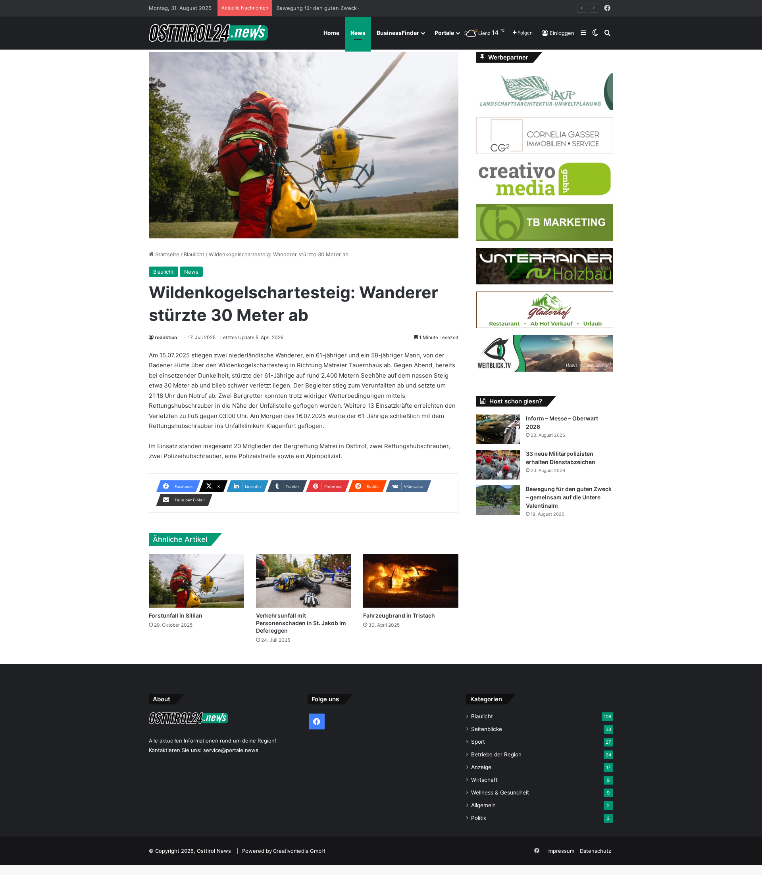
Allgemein (483, 805)
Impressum (560, 851)
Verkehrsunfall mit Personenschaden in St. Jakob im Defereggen (301, 623)
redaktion (166, 337)
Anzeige (481, 767)
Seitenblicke (486, 729)
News (358, 32)
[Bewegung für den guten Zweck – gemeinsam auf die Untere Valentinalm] (498, 500)
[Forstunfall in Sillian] (196, 580)
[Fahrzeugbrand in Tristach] (410, 580)
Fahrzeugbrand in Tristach (399, 615)
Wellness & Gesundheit (500, 792)
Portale (444, 32)
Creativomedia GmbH (299, 851)
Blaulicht (194, 254)
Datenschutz (595, 851)
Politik (478, 818)
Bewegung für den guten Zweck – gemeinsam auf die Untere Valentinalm (367, 8)
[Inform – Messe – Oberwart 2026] (498, 429)
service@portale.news (230, 750)
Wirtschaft (484, 780)
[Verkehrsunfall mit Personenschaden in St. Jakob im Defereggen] (303, 580)
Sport (478, 742)
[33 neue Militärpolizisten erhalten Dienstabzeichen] (498, 465)
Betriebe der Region (496, 754)
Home (331, 32)
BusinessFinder (398, 32)
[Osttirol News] (208, 33)
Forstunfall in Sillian (175, 615)
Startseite (166, 254)
